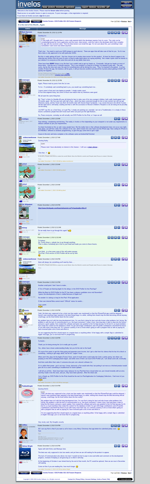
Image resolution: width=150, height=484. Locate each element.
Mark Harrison (27, 32)
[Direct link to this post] (123, 33)
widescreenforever (29, 137)
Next (129, 21)
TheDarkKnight (27, 386)
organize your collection (62, 75)
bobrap (24, 228)
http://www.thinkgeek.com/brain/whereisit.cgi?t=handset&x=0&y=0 (62, 208)
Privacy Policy (80, 479)
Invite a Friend (101, 479)
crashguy (25, 119)
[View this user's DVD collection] (118, 33)
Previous (124, 21)
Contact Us (71, 479)
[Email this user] (112, 33)
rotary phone (92, 147)
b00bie (24, 425)
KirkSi (26, 310)
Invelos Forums (48, 21)
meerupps (26, 80)
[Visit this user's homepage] (115, 33)
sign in (41, 16)
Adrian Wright (27, 446)
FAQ (108, 479)
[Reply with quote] (126, 33)
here (68, 73)
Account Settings (90, 479)
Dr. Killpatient (27, 204)
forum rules (55, 10)
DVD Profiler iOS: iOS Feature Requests (68, 21)
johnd (24, 164)
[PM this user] (109, 33)
